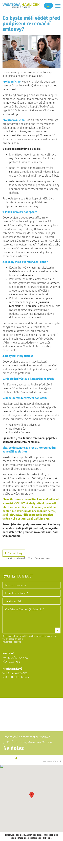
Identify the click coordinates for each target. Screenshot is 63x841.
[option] (31, 731)
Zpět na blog (14, 553)
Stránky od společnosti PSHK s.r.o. (35, 838)
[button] (31, 795)
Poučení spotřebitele (12, 642)
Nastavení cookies (14, 835)
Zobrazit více (50, 761)
